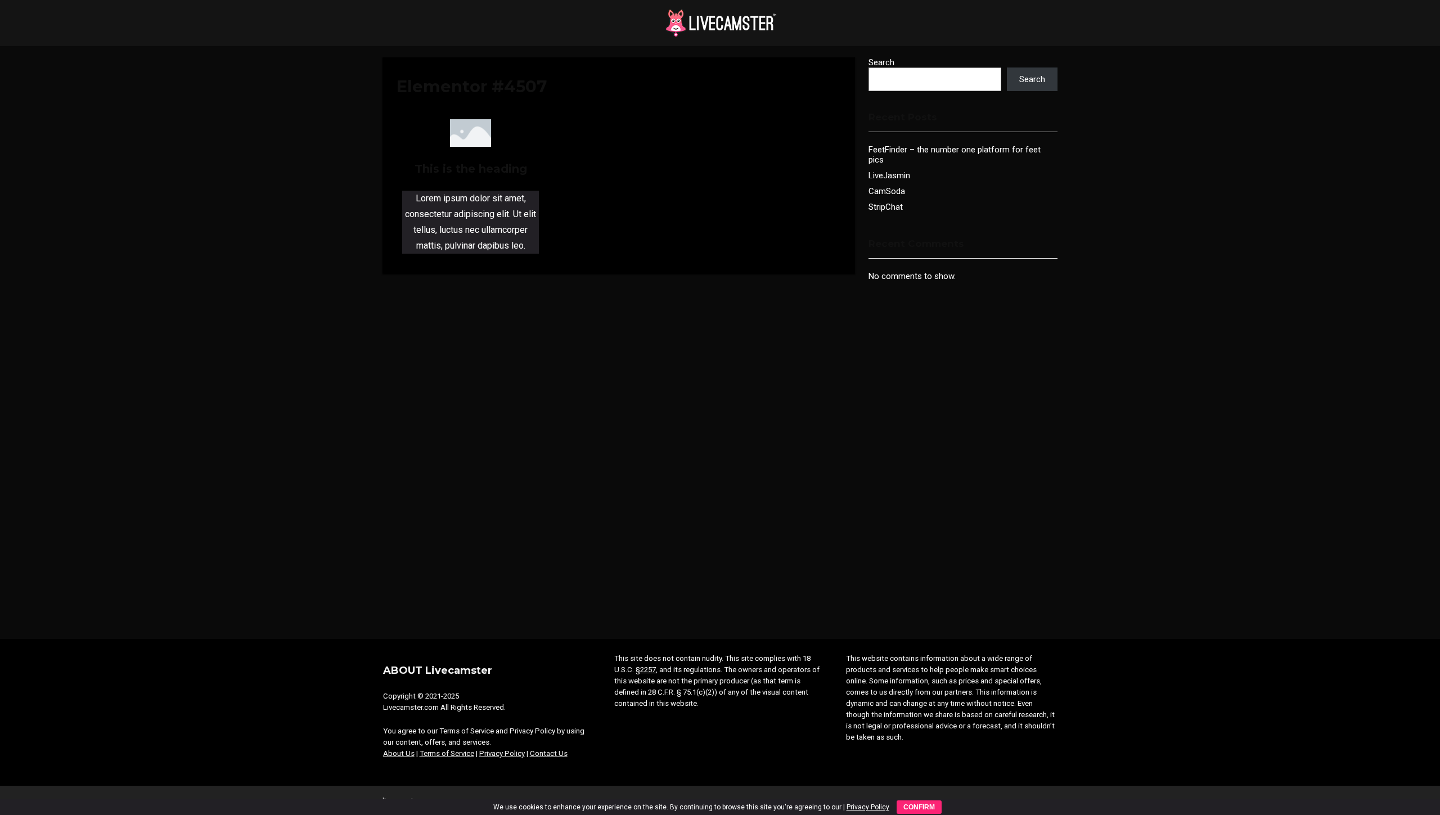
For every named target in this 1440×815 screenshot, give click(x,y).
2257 (648, 669)
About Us (399, 753)
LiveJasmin (889, 175)
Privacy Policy (502, 753)
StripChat (885, 207)
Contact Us (549, 753)
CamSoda (886, 191)
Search (881, 62)
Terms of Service (447, 753)
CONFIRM (919, 807)
